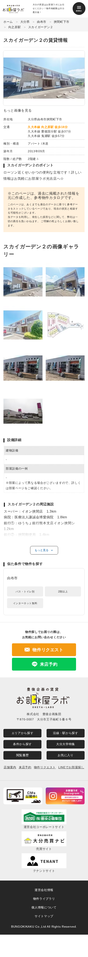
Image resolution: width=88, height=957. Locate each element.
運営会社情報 (44, 890)
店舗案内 (10, 767)
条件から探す (22, 744)
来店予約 (25, 767)
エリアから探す (22, 733)
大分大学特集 (65, 744)
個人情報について (43, 907)
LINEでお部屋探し (71, 767)
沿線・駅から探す (65, 733)
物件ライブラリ (44, 898)
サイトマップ (44, 916)
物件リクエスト (45, 767)
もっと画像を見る (17, 110)
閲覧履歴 (22, 755)
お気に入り (65, 755)
